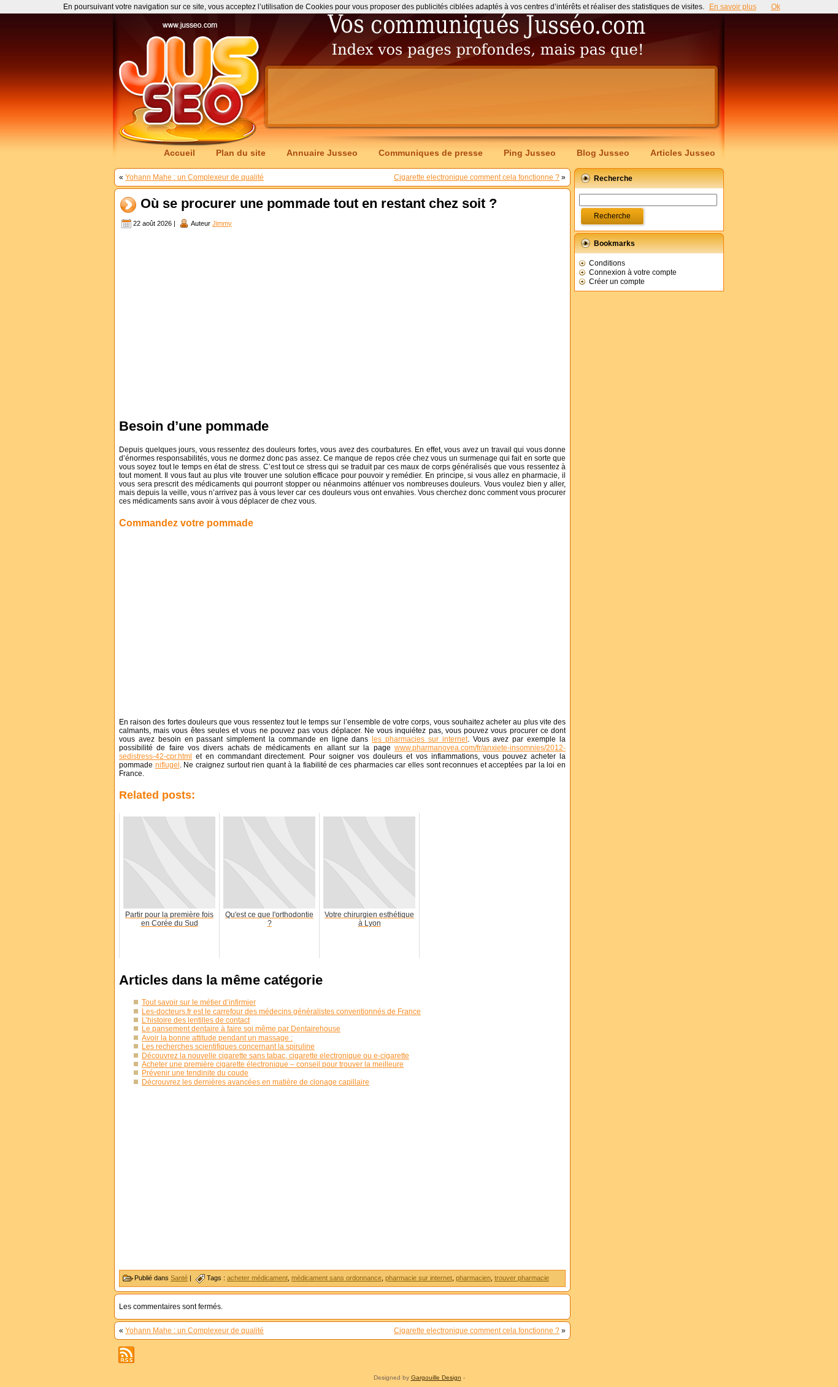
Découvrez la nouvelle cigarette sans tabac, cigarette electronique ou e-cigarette (275, 1055)
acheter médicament (257, 1277)
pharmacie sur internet (418, 1277)
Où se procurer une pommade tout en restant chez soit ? (318, 204)
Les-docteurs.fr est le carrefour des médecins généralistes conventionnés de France (281, 1011)
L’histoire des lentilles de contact (196, 1020)
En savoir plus (732, 6)
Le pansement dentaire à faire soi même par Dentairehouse (241, 1028)
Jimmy (222, 223)
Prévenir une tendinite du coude (195, 1073)
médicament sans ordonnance (336, 1277)
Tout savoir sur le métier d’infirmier (199, 1002)
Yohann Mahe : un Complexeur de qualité (194, 177)
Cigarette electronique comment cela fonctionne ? (476, 177)
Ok (775, 6)
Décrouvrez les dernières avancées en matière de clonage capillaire (255, 1082)
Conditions (607, 263)
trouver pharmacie (521, 1277)
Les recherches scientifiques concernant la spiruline (228, 1046)
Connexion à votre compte (633, 272)
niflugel (167, 765)
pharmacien (473, 1277)
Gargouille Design (436, 1377)
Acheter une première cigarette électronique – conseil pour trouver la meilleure (273, 1064)
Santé (179, 1277)
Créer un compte (617, 281)
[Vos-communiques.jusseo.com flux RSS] (126, 1355)
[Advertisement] (491, 96)
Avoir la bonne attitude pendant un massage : (217, 1038)
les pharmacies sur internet (419, 739)
